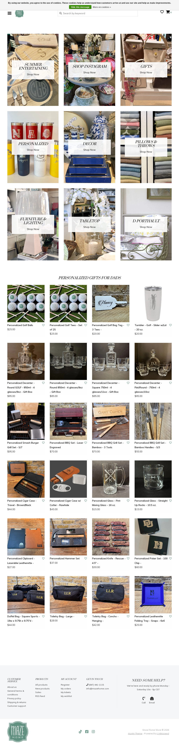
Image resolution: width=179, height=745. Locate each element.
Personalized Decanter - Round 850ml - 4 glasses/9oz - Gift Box (66, 387)
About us (12, 687)
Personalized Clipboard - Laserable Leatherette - (21, 560)
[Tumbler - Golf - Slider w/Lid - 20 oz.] (153, 303)
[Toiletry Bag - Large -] (68, 594)
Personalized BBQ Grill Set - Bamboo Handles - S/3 (150, 445)
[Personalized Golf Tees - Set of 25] (68, 303)
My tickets (66, 692)
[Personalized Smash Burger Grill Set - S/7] (26, 421)
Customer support (16, 706)
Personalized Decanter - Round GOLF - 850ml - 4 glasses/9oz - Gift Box (21, 387)
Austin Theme (135, 733)
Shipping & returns (16, 702)
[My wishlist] (162, 12)
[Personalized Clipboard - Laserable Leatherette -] (26, 537)
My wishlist (66, 696)
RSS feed (40, 696)
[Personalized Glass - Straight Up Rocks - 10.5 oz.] (153, 479)
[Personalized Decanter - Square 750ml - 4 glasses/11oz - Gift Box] (110, 361)
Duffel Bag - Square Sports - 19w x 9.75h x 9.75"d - (23, 618)
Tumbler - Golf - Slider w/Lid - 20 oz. (150, 327)
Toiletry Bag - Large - (62, 616)
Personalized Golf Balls (20, 325)
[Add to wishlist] (43, 325)
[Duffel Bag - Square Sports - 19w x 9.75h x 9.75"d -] (26, 594)
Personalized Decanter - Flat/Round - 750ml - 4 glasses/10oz (148, 387)
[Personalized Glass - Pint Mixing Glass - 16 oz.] (110, 479)
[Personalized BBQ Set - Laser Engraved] (68, 421)
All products (41, 684)
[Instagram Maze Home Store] (93, 731)
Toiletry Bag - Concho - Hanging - (105, 618)
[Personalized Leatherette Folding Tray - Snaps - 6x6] (153, 594)
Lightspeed (163, 733)
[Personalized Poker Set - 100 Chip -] (153, 537)
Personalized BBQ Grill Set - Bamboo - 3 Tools (108, 445)
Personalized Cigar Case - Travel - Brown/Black (22, 503)
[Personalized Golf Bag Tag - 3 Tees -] (110, 303)
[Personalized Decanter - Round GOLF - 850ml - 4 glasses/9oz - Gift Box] (26, 361)
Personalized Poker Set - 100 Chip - (151, 560)
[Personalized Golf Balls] (26, 303)
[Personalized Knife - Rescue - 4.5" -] (110, 537)
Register (65, 684)
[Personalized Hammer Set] (68, 537)
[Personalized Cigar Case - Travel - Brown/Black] (26, 479)
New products (42, 688)
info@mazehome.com (97, 688)
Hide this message (80, 7)
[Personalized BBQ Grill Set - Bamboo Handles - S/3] (153, 421)
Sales (38, 692)
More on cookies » (102, 7)
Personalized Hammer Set (65, 558)
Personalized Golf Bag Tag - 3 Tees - (108, 327)
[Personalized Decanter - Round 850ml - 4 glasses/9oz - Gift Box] (68, 361)
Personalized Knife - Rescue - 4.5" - (109, 560)
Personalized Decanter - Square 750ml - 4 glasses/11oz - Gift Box (105, 387)
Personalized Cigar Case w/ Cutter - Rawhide (65, 503)
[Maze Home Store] (33, 13)
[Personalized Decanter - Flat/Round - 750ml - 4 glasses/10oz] (153, 361)
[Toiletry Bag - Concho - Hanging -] (110, 594)
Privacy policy (14, 698)
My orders (66, 688)
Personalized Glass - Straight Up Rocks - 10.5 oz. (151, 503)
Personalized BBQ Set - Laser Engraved (66, 445)
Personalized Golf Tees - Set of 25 (66, 327)
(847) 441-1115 (96, 684)
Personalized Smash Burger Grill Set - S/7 (23, 445)
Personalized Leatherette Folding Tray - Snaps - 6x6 (150, 618)
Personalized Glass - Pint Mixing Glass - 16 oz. (106, 503)
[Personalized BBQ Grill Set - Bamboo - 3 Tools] (110, 421)
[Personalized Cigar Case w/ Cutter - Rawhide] (68, 479)
